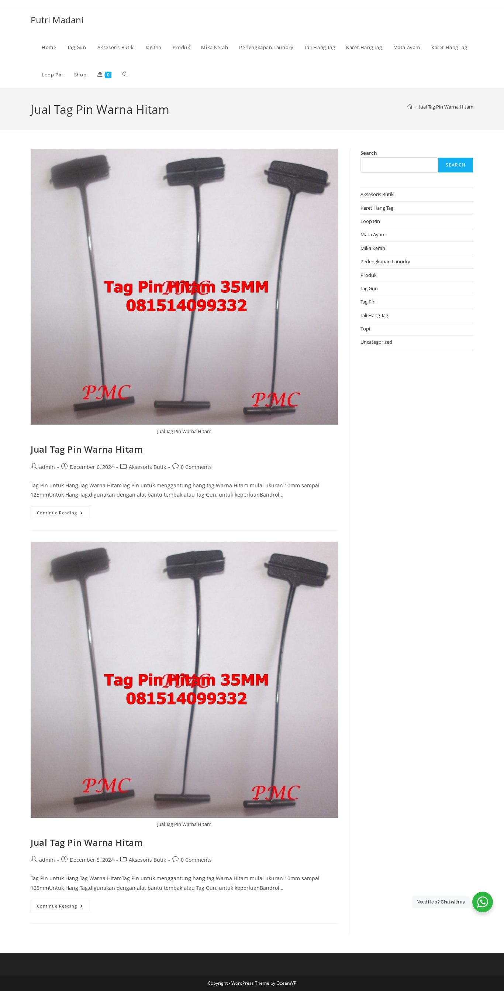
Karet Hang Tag (376, 208)
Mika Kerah (372, 248)
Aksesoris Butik (147, 466)
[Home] (409, 106)
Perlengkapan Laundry (385, 261)
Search (368, 153)
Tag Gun (369, 288)
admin (47, 466)
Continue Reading (63, 514)
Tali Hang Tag (374, 315)
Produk (368, 275)
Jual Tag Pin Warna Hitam (446, 106)
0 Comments (196, 466)
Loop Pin (370, 221)
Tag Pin (368, 301)
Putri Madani (57, 20)
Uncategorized (376, 342)
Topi (365, 328)
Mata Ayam (373, 234)
